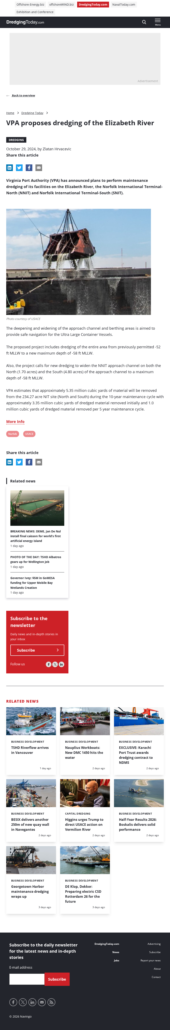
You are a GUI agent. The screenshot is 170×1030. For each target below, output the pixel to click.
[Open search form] (144, 22)
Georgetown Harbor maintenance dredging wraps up (30, 891)
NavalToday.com (123, 4)
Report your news (151, 960)
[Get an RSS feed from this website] (51, 1002)
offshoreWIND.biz (61, 4)
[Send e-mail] (42, 1002)
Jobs (116, 960)
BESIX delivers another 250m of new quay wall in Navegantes (30, 824)
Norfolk (12, 434)
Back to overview (23, 95)
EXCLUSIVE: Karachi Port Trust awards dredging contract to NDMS (136, 755)
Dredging (16, 140)
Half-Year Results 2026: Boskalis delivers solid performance (138, 824)
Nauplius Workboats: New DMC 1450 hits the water (84, 752)
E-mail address (20, 967)
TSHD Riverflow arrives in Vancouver (30, 750)
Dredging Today (32, 113)
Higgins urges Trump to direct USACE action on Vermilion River (84, 824)
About (157, 968)
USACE (29, 434)
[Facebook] (48, 664)
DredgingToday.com (93, 4)
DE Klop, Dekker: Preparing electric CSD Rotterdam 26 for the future (83, 894)
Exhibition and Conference (35, 12)
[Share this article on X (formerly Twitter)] (19, 462)
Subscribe (26, 650)
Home (10, 113)
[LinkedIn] (61, 664)
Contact (156, 977)
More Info (15, 421)
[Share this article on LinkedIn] (9, 167)
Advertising (154, 944)
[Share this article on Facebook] (29, 167)
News (115, 952)
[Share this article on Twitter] (19, 167)
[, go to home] (25, 22)
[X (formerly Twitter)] (55, 664)
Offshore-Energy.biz (30, 4)
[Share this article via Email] (38, 167)
